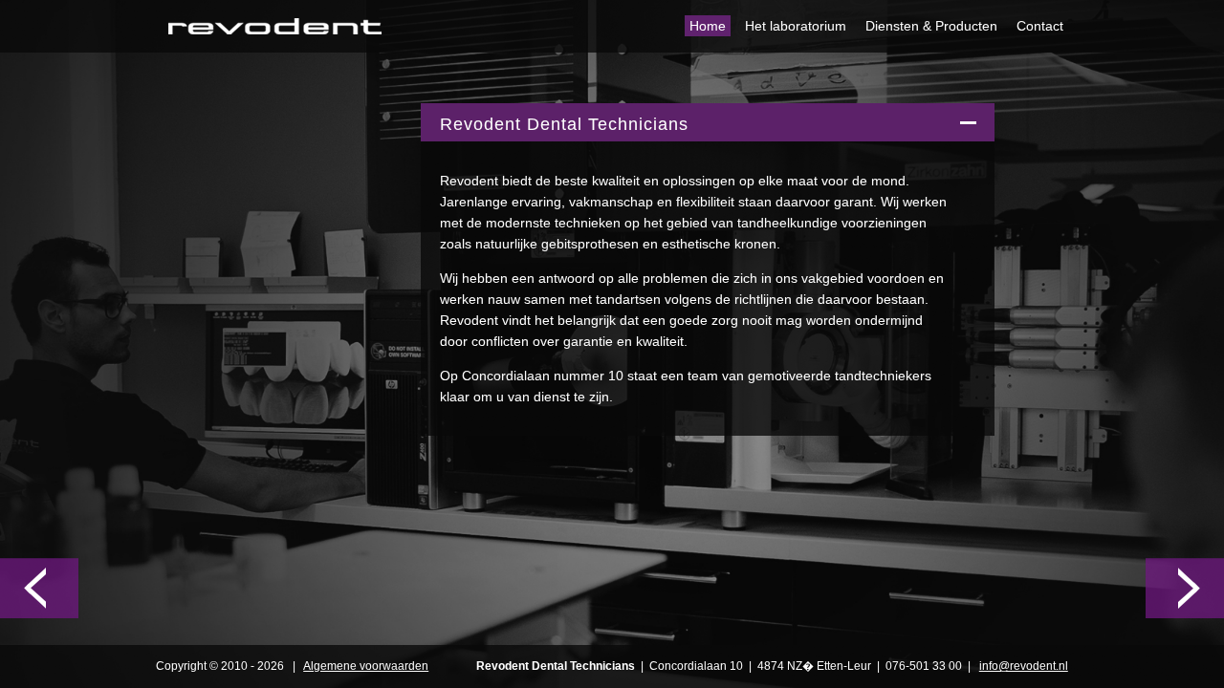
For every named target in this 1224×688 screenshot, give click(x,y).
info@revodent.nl (1023, 666)
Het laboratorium (795, 25)
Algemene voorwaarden (365, 666)
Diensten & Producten (931, 25)
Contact (1039, 25)
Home (707, 25)
